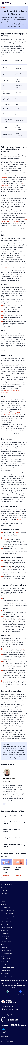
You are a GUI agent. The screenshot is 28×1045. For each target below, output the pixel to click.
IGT (17, 413)
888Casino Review (5, 956)
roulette (8, 221)
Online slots (4, 399)
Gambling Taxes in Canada (7, 976)
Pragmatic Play (8, 414)
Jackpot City (4, 947)
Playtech (21, 413)
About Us (3, 887)
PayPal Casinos (5, 930)
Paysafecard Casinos (6, 941)
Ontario (4, 177)
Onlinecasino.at (7, 994)
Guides (3, 7)
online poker (5, 267)
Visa (17, 532)
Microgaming (12, 413)
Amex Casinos (4, 939)
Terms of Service (4, 1036)
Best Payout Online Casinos (8, 910)
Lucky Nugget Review (6, 950)
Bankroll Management (6, 965)
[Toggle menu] (25, 3)
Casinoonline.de (20, 994)
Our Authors (4, 890)
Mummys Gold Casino (6, 953)
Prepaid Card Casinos (6, 927)
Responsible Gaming (6, 899)
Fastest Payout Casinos (7, 913)
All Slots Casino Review (7, 959)
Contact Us (4, 893)
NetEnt (6, 413)
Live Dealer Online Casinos (7, 919)
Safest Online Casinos (6, 921)
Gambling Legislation (6, 970)
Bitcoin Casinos (5, 933)
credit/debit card (11, 567)
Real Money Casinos (6, 907)
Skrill (6, 539)
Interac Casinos (5, 936)
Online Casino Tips (5, 973)
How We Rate (4, 896)
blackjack (16, 221)
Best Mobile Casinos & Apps (8, 916)
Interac (6, 546)
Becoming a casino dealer (7, 967)
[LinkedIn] (4, 804)
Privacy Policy (4, 1039)
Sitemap (3, 901)
